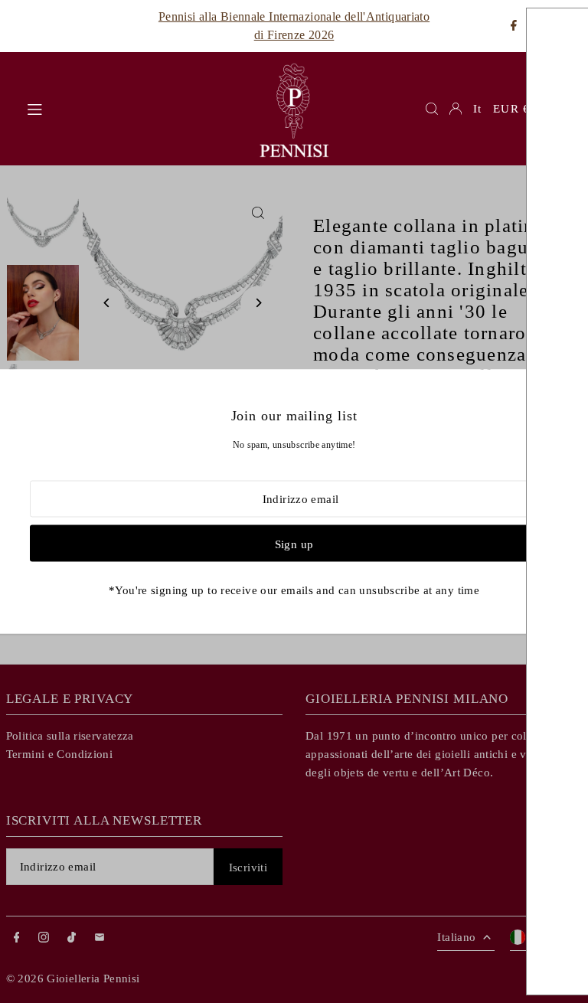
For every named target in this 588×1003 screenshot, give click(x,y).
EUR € (511, 109)
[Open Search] (432, 109)
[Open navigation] (133, 108)
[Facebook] (514, 26)
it (477, 109)
